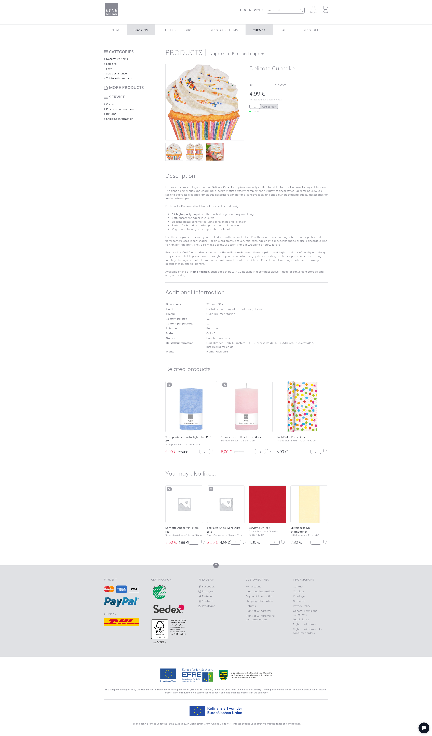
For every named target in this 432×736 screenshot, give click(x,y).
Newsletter (299, 601)
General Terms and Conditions (305, 612)
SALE (284, 30)
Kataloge (299, 596)
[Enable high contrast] (240, 10)
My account (253, 586)
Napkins (141, 30)
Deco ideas (311, 30)
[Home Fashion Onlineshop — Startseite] (111, 9)
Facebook (207, 586)
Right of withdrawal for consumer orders (260, 617)
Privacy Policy (301, 606)
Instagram (208, 591)
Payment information (120, 109)
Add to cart (269, 106)
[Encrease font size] (249, 10)
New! (115, 30)
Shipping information (119, 118)
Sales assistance (116, 73)
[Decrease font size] (245, 10)
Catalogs (298, 591)
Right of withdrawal (258, 611)
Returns (111, 114)
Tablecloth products (119, 78)
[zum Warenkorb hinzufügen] (213, 451)
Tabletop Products (179, 30)
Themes (259, 30)
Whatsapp (208, 606)
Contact (111, 104)
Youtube (207, 601)
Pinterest (207, 596)
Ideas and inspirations (260, 591)
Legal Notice (301, 619)
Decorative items (224, 30)
